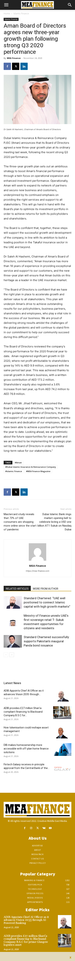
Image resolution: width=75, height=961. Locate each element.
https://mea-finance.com (37, 571)
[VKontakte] (44, 828)
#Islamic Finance (13, 471)
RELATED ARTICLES (17, 588)
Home (7, 13)
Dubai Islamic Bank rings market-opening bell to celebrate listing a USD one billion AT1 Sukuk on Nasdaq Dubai (54, 522)
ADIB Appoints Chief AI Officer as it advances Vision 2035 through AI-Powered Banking (26, 920)
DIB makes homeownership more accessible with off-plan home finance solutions (26, 749)
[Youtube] (50, 828)
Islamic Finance (21, 13)
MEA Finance (14, 58)
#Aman (18, 462)
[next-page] (11, 654)
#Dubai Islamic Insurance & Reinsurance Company (30, 467)
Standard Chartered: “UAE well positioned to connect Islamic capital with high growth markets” (47, 602)
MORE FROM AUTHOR (45, 588)
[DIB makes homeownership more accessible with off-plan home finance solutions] (62, 749)
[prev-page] (6, 654)
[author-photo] (37, 560)
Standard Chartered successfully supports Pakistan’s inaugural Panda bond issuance (46, 641)
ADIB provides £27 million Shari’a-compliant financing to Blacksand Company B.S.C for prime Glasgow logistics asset (26, 940)
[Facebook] (7, 66)
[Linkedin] (24, 66)
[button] (6, 5)
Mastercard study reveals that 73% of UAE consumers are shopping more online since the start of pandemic (20, 522)
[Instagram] (31, 828)
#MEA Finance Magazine (38, 471)
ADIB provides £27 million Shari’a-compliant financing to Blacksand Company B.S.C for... (23, 712)
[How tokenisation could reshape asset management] (62, 732)
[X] (15, 66)
